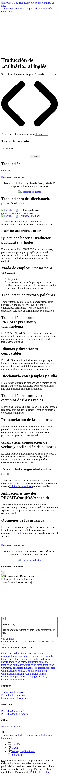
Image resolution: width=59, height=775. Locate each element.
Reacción (15, 744)
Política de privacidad (20, 486)
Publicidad (16, 755)
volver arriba (7, 638)
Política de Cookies (40, 772)
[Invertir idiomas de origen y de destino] (29, 131)
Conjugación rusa (37, 676)
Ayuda (14, 747)
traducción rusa (29, 653)
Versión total (30, 641)
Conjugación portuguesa (14, 676)
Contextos (19, 8)
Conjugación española (12, 670)
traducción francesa (21, 656)
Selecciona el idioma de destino (18, 134)
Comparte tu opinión (22, 533)
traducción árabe (30, 659)
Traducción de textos (12, 692)
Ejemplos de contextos (13, 695)
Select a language (10, 647)
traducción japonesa (45, 667)
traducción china (17, 662)
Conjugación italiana (35, 673)
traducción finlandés (23, 667)
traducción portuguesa (12, 664)
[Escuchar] (7, 210)
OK (3, 760)
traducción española (42, 656)
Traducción (7, 8)
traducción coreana (37, 662)
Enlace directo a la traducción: (16, 579)
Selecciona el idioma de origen (17, 74)
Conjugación (38, 8)
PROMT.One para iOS (13, 711)
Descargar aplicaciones (23, 751)
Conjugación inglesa (36, 670)
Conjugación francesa (12, 679)
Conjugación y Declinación (15, 698)
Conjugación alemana (12, 673)
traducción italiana (10, 659)
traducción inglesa (10, 653)
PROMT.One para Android (15, 713)
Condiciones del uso (11, 641)
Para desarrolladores (11, 726)
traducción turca (33, 664)
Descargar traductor (12, 177)
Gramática (6, 11)
